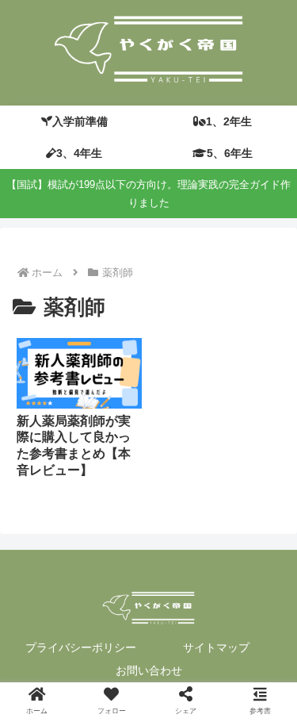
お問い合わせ (149, 670)
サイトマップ (216, 647)
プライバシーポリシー (80, 647)
